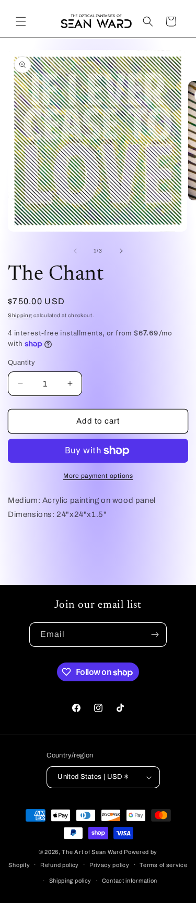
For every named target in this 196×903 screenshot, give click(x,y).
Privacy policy (109, 865)
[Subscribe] (154, 634)
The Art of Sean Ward (92, 852)
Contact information (129, 880)
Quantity (21, 362)
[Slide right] (121, 250)
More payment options (98, 475)
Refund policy (59, 865)
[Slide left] (75, 250)
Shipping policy (70, 880)
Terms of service (163, 865)
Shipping (20, 315)
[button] (20, 21)
